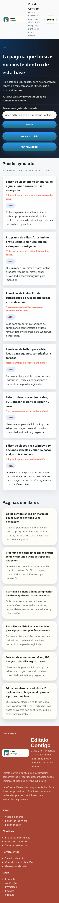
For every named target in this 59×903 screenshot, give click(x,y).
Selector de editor (15, 858)
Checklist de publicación (19, 862)
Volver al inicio (29, 136)
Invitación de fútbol (16, 841)
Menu (50, 19)
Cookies (9, 891)
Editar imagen (13, 824)
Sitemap (10, 895)
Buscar (29, 124)
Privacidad (11, 887)
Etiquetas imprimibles (17, 837)
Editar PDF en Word (16, 820)
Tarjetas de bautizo (16, 845)
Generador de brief (16, 866)
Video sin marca (14, 816)
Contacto (10, 879)
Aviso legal (11, 883)
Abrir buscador (29, 146)
